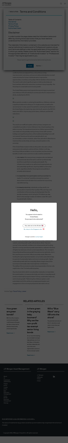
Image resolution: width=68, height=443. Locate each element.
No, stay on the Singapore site (33, 229)
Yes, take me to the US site (33, 225)
